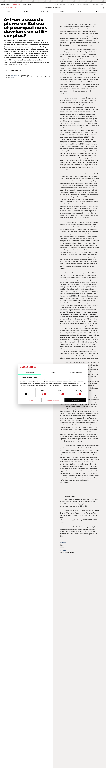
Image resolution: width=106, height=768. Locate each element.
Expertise (62, 4)
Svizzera (61, 545)
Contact (102, 4)
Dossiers (26, 11)
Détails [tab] (53, 372)
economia (62, 547)
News (8, 11)
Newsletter (71, 4)
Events (62, 11)
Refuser (31, 400)
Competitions (44, 11)
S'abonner (95, 4)
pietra (61, 544)
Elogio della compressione (67, 552)
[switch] (44, 394)
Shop (97, 11)
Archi (6, 70)
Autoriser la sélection (53, 400)
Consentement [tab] (30, 372)
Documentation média (83, 4)
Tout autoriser (75, 400)
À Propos (55, 4)
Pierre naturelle (16, 70)
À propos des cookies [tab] (76, 372)
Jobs (79, 11)
